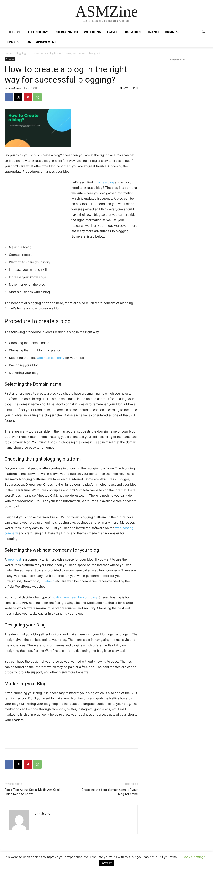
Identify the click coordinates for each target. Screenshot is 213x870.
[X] (18, 97)
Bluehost (47, 581)
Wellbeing (92, 32)
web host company (50, 358)
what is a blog (104, 182)
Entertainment (66, 32)
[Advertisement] (36, 207)
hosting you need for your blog (74, 597)
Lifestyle (14, 32)
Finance (152, 32)
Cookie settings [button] (194, 857)
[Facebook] (9, 97)
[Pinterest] (28, 97)
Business (172, 32)
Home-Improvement (40, 42)
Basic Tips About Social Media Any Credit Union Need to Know (33, 792)
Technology (38, 32)
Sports (13, 42)
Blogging (21, 53)
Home (8, 53)
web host (14, 559)
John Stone (14, 87)
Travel (112, 32)
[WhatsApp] (37, 97)
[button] (203, 32)
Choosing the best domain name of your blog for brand (110, 792)
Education (132, 32)
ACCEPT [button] (106, 863)
